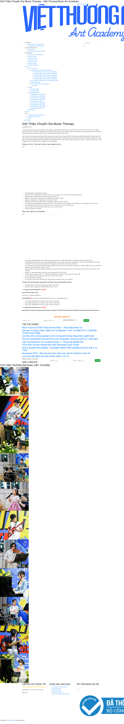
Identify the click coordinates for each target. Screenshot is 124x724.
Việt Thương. (10, 720)
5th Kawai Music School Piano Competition (45, 73)
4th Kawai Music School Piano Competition (45, 75)
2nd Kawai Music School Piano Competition (45, 78)
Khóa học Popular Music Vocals (60, 694)
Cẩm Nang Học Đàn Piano (38, 97)
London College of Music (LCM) (36, 51)
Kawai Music (31, 49)
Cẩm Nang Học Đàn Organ (38, 96)
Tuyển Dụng (31, 109)
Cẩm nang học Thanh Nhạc (38, 103)
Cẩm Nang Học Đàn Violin (38, 104)
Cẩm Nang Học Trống (37, 101)
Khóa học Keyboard (33, 65)
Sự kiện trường (35, 89)
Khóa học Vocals (32, 61)
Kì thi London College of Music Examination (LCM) (44, 80)
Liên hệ (27, 111)
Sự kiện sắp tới (35, 91)
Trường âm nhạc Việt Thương (36, 46)
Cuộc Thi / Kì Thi (32, 68)
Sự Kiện (30, 87)
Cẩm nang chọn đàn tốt (37, 108)
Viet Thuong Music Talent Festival (40, 84)
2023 (35, 85)
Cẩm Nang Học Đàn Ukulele (38, 106)
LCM (29, 118)
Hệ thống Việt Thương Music (35, 44)
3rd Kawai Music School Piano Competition (45, 77)
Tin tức (27, 66)
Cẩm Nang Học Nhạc (33, 92)
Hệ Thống (27, 120)
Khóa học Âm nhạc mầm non (35, 54)
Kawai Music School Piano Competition (41, 70)
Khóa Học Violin (32, 63)
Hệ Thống (85, 4)
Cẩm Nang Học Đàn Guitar (38, 94)
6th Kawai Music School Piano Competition (45, 72)
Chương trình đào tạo (34, 116)
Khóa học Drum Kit (33, 60)
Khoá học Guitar (32, 58)
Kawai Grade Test (35, 82)
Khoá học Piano (32, 56)
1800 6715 (79, 4)
